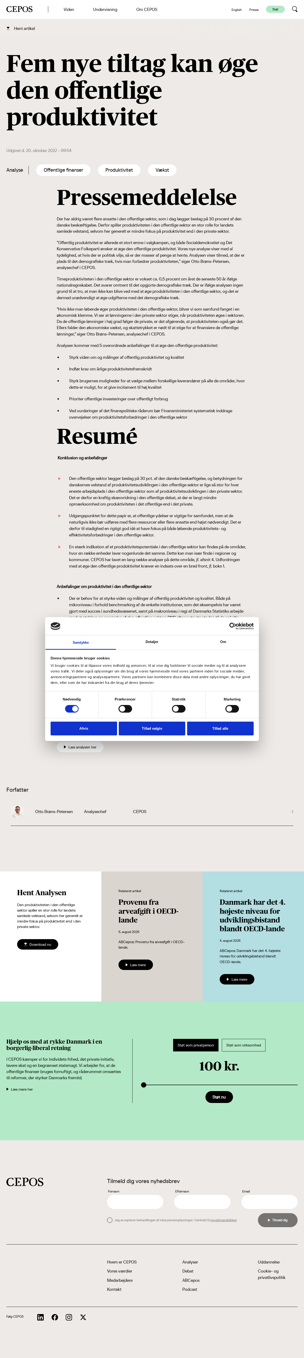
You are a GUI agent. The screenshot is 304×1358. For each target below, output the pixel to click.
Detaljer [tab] (152, 642)
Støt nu (219, 1097)
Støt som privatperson (196, 1045)
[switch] (125, 709)
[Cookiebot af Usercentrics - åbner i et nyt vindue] (233, 626)
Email (246, 1191)
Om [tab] (223, 642)
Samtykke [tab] (81, 642)
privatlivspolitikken (223, 1220)
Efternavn (182, 1191)
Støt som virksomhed (243, 1045)
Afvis (83, 728)
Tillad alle (220, 728)
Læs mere (138, 964)
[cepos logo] (24, 1182)
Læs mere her (22, 1089)
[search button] (295, 9)
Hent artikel (24, 28)
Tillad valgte (152, 728)
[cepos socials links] (40, 1317)
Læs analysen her (82, 747)
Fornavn (113, 1191)
